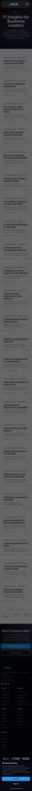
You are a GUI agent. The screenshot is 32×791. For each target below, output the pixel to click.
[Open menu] (27, 4)
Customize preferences (16, 788)
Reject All (16, 784)
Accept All (16, 779)
